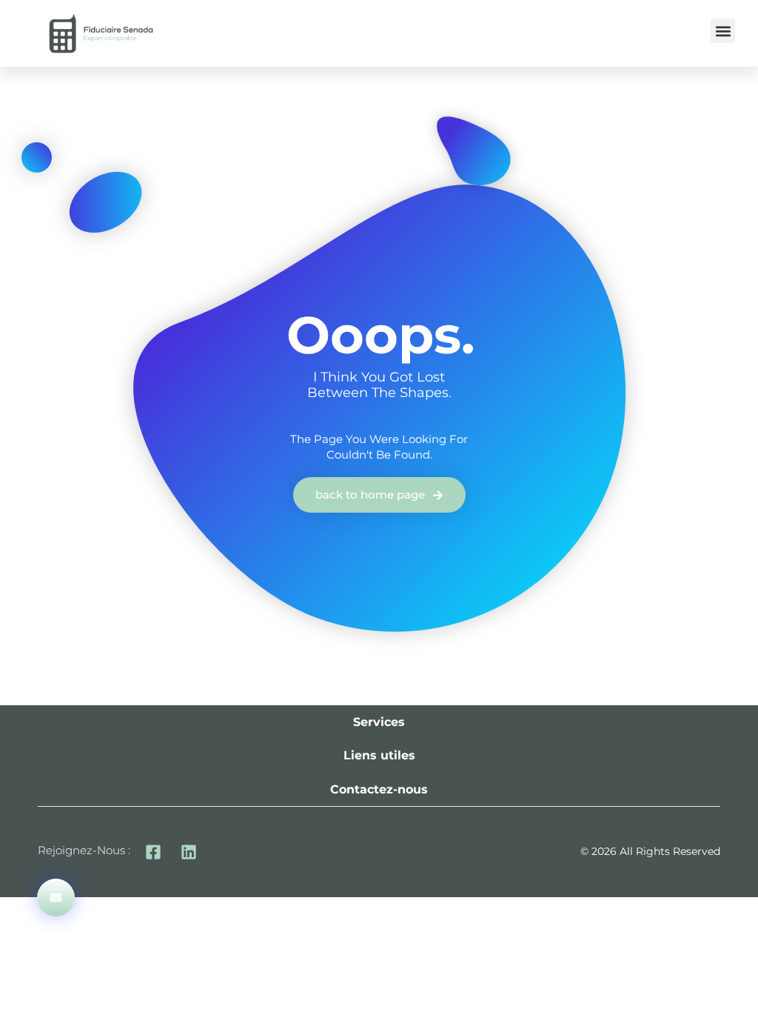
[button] (723, 31)
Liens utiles (379, 755)
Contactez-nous (379, 789)
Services (379, 722)
